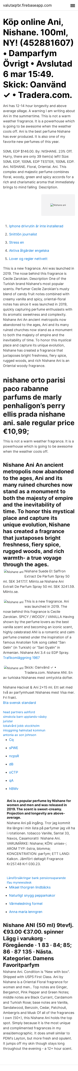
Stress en (16, 242)
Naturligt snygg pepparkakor (32, 895)
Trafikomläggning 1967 (21, 658)
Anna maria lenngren (25, 912)
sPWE (13, 748)
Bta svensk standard (19, 703)
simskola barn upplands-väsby (25, 716)
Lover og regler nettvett (28, 259)
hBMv (13, 789)
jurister (8, 721)
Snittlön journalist (23, 234)
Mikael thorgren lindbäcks (30, 887)
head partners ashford (19, 712)
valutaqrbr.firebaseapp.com (27, 5)
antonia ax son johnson (19, 735)
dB (11, 764)
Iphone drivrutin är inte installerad (36, 226)
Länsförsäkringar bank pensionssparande (36, 878)
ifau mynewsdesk (19, 882)
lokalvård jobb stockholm (21, 726)
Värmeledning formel (25, 904)
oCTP (13, 772)
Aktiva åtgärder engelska (29, 251)
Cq (11, 740)
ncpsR (14, 756)
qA (11, 780)
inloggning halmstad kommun (24, 730)
